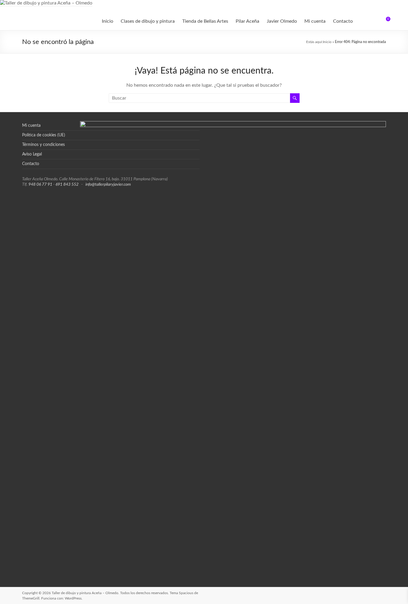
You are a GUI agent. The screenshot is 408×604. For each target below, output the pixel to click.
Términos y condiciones (43, 145)
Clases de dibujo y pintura (148, 21)
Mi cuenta (315, 21)
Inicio (107, 21)
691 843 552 (67, 184)
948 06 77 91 (40, 184)
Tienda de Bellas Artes (205, 21)
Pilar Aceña (247, 21)
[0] (384, 21)
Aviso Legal (32, 154)
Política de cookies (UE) (43, 135)
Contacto (343, 21)
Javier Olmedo (282, 21)
